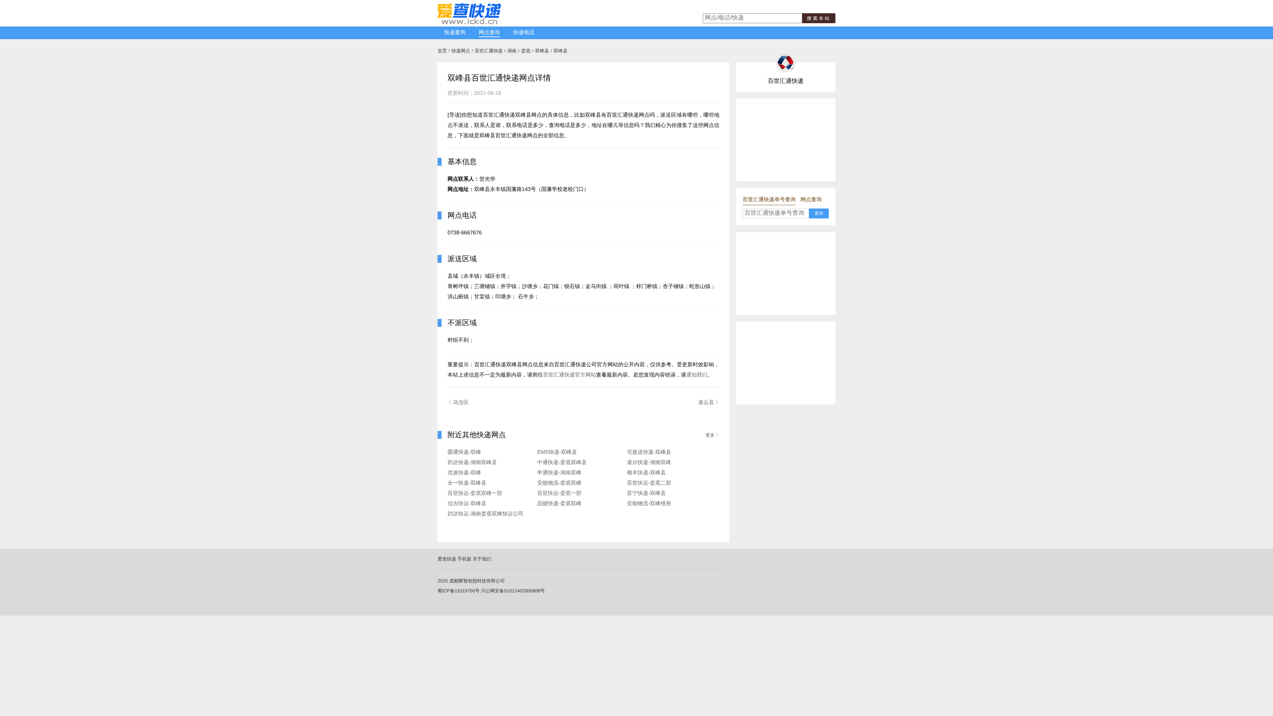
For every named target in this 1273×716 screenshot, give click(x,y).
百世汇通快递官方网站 (569, 375)
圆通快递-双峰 (464, 452)
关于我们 (482, 559)
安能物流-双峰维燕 (649, 504)
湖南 (511, 50)
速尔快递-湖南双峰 (649, 462)
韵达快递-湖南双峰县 (472, 462)
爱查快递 (447, 559)
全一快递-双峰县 (467, 483)
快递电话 (523, 32)
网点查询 (489, 32)
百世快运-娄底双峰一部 (475, 493)
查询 (819, 213)
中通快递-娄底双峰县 (562, 462)
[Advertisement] (785, 139)
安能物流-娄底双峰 (559, 483)
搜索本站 (819, 18)
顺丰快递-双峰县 (646, 473)
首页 (442, 50)
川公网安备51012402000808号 (513, 590)
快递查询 (454, 32)
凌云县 (708, 402)
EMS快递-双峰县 (557, 452)
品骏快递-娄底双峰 (559, 504)
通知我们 (696, 375)
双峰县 (542, 50)
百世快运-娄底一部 (559, 493)
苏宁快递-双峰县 (646, 493)
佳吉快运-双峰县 (467, 504)
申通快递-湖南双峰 (559, 473)
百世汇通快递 (489, 50)
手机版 (464, 559)
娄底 (525, 50)
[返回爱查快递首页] (469, 22)
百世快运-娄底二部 (649, 483)
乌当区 (458, 402)
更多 (712, 435)
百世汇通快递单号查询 (769, 200)
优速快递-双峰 (464, 473)
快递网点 (461, 50)
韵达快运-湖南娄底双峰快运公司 (485, 514)
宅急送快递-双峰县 (649, 452)
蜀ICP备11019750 (456, 590)
